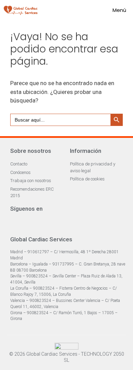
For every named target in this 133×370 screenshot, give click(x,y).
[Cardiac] (20, 10)
